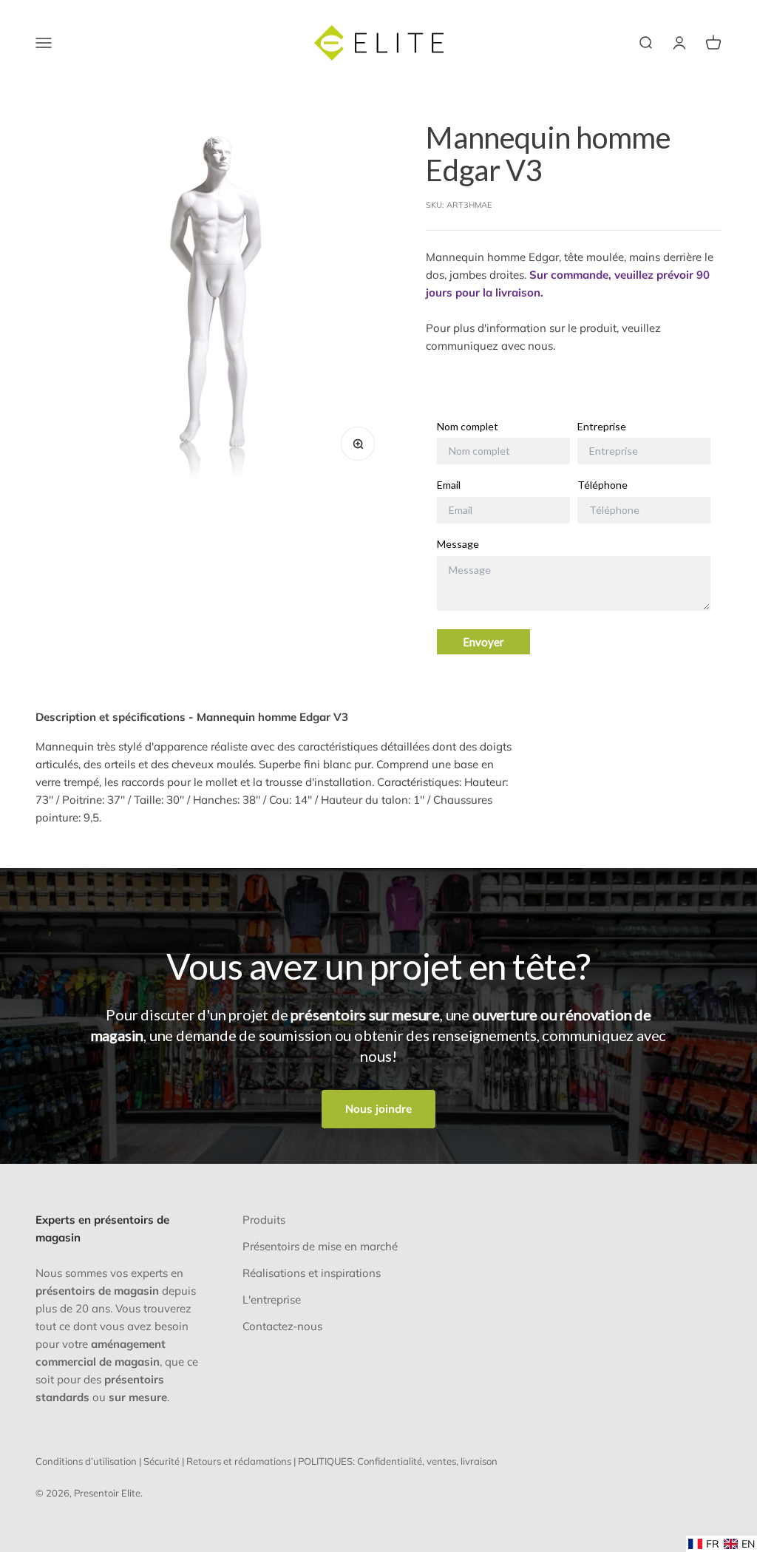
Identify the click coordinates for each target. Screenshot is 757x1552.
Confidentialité (389, 1461)
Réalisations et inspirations (311, 1273)
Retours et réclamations (238, 1461)
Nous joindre (378, 1109)
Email (449, 485)
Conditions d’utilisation (86, 1461)
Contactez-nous (282, 1326)
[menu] (721, 1544)
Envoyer (483, 641)
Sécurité (161, 1461)
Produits (263, 1220)
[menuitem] (704, 1544)
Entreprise (601, 427)
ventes (441, 1461)
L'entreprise (271, 1299)
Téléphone (602, 485)
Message (458, 544)
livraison (479, 1461)
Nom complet (467, 427)
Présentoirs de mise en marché (320, 1246)
